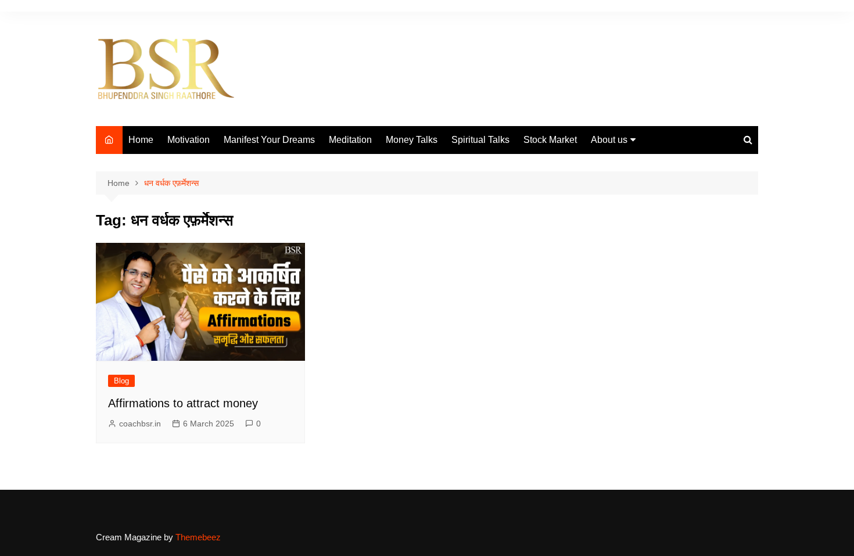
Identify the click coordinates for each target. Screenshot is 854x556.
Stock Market (550, 140)
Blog (121, 380)
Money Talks (411, 140)
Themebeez (198, 537)
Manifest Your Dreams (269, 140)
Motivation (188, 140)
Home (140, 140)
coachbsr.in (140, 423)
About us (609, 140)
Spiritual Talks (480, 140)
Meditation (350, 140)
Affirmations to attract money (183, 403)
